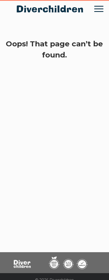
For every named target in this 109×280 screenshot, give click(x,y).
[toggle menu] (98, 9)
